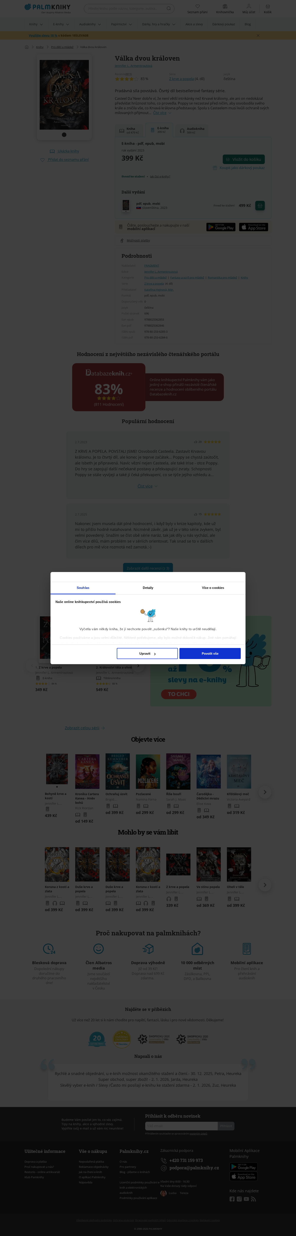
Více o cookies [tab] (213, 588)
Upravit (144, 653)
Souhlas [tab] (83, 588)
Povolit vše (210, 653)
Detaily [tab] (148, 588)
